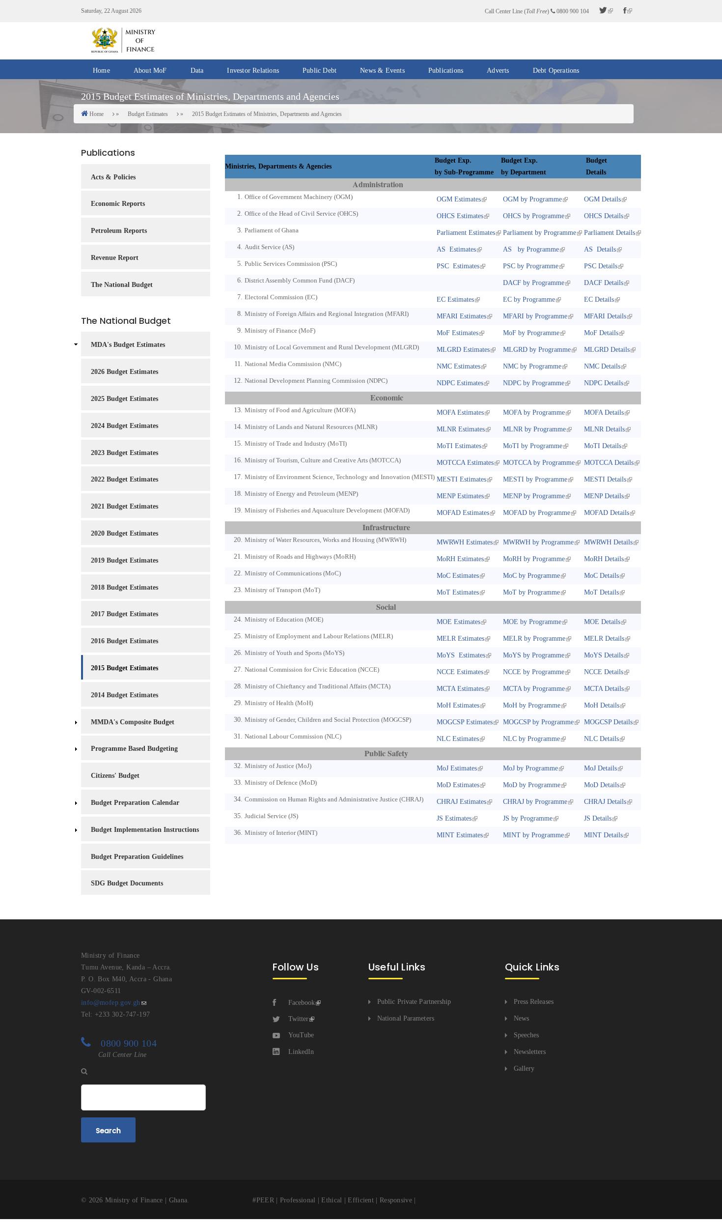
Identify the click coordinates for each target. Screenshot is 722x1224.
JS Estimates (453, 818)
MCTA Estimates (459, 688)
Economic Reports (118, 203)
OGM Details (601, 199)
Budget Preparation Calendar (135, 802)
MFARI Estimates (460, 316)
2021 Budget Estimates (124, 506)
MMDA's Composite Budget (132, 722)
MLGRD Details (606, 349)
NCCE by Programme (532, 672)
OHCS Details (602, 216)
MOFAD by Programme (535, 512)
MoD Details (600, 785)
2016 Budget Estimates (124, 641)
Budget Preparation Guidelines (137, 856)
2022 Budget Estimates (124, 479)
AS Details (599, 249)
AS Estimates (455, 249)
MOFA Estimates (459, 412)
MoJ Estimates (456, 768)
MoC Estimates (457, 575)
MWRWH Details (607, 542)
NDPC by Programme (532, 383)
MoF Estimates (456, 333)
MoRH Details (603, 559)
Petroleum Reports (119, 230)
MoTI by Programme (531, 446)
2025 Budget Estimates (124, 398)
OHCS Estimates (459, 216)
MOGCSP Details (607, 722)
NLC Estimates (457, 738)
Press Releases (534, 1001)
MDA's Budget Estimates (128, 344)
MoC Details (600, 575)
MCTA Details (603, 688)
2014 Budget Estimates (124, 695)
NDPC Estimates (459, 383)
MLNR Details (603, 429)
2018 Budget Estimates (124, 587)
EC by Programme (528, 299)
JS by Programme (527, 818)
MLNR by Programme (533, 429)
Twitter (298, 1019)
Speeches (526, 1035)
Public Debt (319, 70)
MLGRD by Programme (536, 349)
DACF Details (602, 282)
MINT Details (602, 835)
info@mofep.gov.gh (110, 1002)
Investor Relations (253, 70)
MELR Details (603, 638)
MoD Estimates (457, 785)
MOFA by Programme (533, 412)
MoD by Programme (530, 785)
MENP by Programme (533, 496)
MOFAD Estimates (462, 512)
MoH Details (600, 705)
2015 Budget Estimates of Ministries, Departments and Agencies (267, 114)
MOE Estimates (457, 622)
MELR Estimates (459, 638)
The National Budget (122, 284)
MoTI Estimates (458, 446)
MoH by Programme (530, 705)
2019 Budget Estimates (124, 560)
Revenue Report (115, 257)
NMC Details (601, 366)
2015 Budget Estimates (124, 668)
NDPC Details (602, 383)
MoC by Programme (530, 575)
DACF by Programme (532, 282)
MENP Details (603, 496)
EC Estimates (454, 299)
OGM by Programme (531, 199)
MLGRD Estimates (462, 349)
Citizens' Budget (115, 775)
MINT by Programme (532, 835)
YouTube (301, 1035)
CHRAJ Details (604, 801)
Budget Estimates (148, 114)
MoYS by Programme (532, 655)
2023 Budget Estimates (124, 452)
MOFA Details (603, 412)
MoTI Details (601, 446)
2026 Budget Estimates (124, 371)
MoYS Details (602, 655)
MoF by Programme (530, 333)
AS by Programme (530, 249)
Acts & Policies (113, 177)
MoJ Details (599, 768)
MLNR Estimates (460, 429)
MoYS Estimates (460, 655)
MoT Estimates (457, 592)
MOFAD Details (605, 512)
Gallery (524, 1068)
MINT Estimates (459, 835)
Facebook (301, 1002)
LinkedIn (301, 1051)
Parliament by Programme (538, 232)
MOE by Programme (531, 622)
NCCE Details (602, 672)
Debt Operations (556, 70)
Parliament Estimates (465, 232)
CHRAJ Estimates (460, 801)
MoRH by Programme (533, 559)
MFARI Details (604, 316)
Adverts (498, 70)
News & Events (382, 70)
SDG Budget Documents (127, 883)
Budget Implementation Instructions (145, 829)
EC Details (598, 299)
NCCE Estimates (459, 672)
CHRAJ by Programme (534, 801)
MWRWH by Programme (537, 542)
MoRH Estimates (459, 559)
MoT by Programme (530, 592)
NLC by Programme (530, 738)
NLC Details (600, 738)
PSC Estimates (457, 266)
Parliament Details (608, 232)
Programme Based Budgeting (134, 748)
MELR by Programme (533, 638)
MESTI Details (604, 479)
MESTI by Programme (534, 479)
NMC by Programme (531, 366)
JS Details (596, 818)
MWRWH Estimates (464, 542)
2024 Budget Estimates (124, 425)
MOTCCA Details (608, 462)
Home (101, 70)
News (521, 1018)
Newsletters (530, 1051)
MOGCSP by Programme (537, 722)
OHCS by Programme (532, 216)
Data (197, 70)
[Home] (123, 40)
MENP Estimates (459, 496)
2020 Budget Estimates (124, 533)
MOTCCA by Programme (538, 462)
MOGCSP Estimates (464, 722)
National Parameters (405, 1018)
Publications (445, 70)
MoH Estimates (457, 705)
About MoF (150, 70)
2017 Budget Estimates (124, 614)
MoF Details (600, 333)
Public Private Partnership (414, 1001)
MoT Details (600, 592)
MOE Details (601, 622)
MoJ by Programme (529, 768)
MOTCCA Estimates (464, 462)
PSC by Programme (529, 266)
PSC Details (599, 266)
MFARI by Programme (534, 316)
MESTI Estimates (460, 479)
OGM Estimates (458, 199)
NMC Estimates (457, 366)
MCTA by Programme (533, 688)
